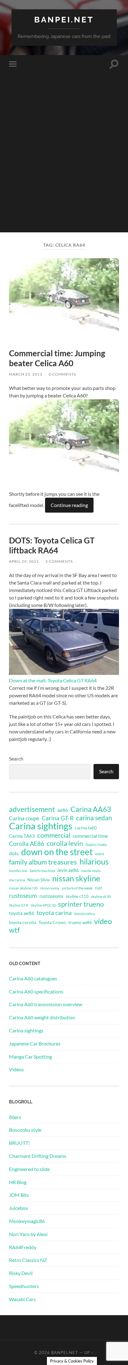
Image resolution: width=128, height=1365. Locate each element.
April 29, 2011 (24, 561)
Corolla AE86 (26, 843)
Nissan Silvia (38, 879)
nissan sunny (49, 888)
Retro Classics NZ (28, 1260)
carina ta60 (86, 827)
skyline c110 (77, 896)
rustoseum (23, 895)
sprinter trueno (81, 904)
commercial (53, 835)
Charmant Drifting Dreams (37, 1156)
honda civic (18, 870)
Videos (16, 1069)
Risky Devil (21, 1273)
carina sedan (94, 818)
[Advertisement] (64, 168)
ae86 (62, 810)
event (99, 854)
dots (14, 853)
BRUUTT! (19, 1143)
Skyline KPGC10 (43, 905)
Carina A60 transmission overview (45, 1004)
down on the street (57, 852)
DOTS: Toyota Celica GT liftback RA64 (51, 545)
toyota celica (84, 913)
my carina (17, 880)
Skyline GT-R (18, 905)
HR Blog (17, 1182)
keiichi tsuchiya (42, 870)
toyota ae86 (21, 913)
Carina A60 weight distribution (42, 1017)
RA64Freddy (22, 1247)
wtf (14, 930)
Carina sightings (40, 826)
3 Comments (59, 561)
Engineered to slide (29, 1169)
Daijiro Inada (96, 844)
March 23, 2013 (25, 374)
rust (98, 887)
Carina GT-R (58, 818)
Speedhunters (24, 1286)
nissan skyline (76, 878)
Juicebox (18, 1208)
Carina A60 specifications (36, 991)
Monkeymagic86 (27, 1221)
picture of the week (77, 888)
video (103, 921)
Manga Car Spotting (30, 1056)
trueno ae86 (80, 922)
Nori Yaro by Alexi (28, 1234)
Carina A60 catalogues (33, 978)
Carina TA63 (22, 836)
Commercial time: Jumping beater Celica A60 (57, 358)
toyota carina (54, 912)
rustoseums (51, 896)
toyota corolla (22, 922)
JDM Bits (19, 1195)
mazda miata (91, 871)
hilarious (94, 861)
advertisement (32, 809)
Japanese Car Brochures (35, 1043)
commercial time (90, 836)
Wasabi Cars (22, 1299)
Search (16, 758)
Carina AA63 (91, 809)
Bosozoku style (25, 1130)
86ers (15, 1117)
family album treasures (43, 862)
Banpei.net (64, 19)
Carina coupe (24, 818)
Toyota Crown (52, 922)
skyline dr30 (101, 896)
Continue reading (69, 505)
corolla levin (65, 843)
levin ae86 (68, 870)
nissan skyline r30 (23, 888)
